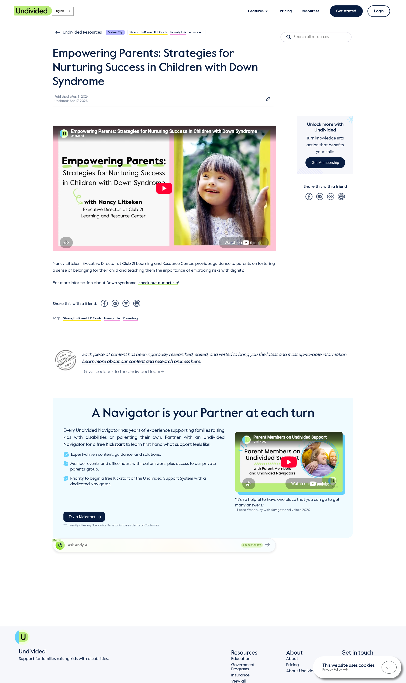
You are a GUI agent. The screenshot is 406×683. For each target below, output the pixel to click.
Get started (346, 11)
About (292, 659)
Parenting (130, 318)
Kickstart (115, 444)
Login (379, 11)
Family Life (178, 32)
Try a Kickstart (82, 517)
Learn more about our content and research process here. (141, 361)
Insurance (240, 675)
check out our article (158, 283)
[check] (389, 667)
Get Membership (325, 163)
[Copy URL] (268, 99)
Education (240, 659)
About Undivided (302, 671)
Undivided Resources (82, 32)
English (59, 11)
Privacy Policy (332, 669)
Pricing (292, 665)
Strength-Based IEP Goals (148, 32)
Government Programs (243, 667)
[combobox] (63, 11)
